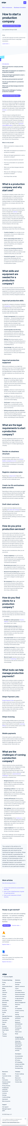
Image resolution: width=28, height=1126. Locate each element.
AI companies (18, 1008)
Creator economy (19, 1010)
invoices (4, 110)
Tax (3, 1032)
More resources (7, 7)
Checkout (4, 992)
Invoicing (4, 1010)
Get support (5, 1107)
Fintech (17, 1012)
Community (5, 1080)
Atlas (3, 984)
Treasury (4, 1036)
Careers (17, 1076)
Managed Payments (7, 1016)
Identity (4, 1008)
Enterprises (18, 982)
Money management (20, 1002)
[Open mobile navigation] (24, 2)
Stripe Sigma (5, 1030)
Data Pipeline (5, 1000)
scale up (15, 211)
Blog (3, 1078)
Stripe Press (18, 1080)
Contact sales (15, 925)
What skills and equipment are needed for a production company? (13, 71)
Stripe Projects (19, 1066)
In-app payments (19, 998)
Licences (4, 1093)
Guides (4, 1074)
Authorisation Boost (7, 986)
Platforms (17, 1004)
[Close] (25, 1119)
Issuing (4, 1012)
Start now (6, 925)
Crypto (4, 998)
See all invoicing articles (8, 883)
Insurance (17, 1020)
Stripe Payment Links (8, 700)
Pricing (4, 982)
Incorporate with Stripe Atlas (11, 26)
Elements (4, 1002)
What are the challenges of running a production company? (12, 90)
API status (17, 1060)
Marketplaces (18, 1000)
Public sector (18, 1031)
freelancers (19, 818)
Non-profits (18, 1026)
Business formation (20, 7)
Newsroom (18, 1078)
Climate (4, 994)
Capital (4, 990)
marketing (13, 659)
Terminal (4, 1034)
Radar (3, 1024)
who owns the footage (13, 509)
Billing (3, 988)
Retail (16, 1033)
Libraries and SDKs (19, 1064)
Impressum (5, 1099)
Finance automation (20, 994)
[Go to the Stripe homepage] (4, 974)
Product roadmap (19, 1074)
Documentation (19, 1056)
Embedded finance (20, 992)
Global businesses (19, 996)
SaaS (16, 1006)
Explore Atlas (5, 944)
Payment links (5, 1018)
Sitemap (4, 1095)
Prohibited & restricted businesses (5, 1089)
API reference (18, 1058)
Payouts (4, 1022)
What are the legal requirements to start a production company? (13, 75)
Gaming (17, 1014)
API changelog (18, 1062)
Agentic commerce (20, 986)
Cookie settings (6, 1097)
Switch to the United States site (10, 1122)
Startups (17, 984)
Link (3, 1014)
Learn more (5, 43)
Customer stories (6, 1076)
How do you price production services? (12, 79)
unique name (12, 476)
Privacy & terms (6, 1085)
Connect (4, 996)
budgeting (7, 306)
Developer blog (19, 1068)
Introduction (5, 64)
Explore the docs (6, 961)
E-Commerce (18, 990)
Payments (4, 1020)
